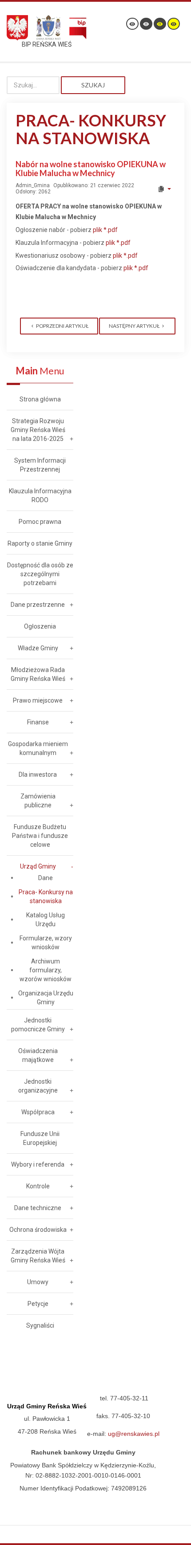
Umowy (37, 1282)
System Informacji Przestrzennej (40, 465)
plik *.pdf (105, 229)
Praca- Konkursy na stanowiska (46, 896)
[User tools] (164, 189)
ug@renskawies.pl (133, 1433)
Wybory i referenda (37, 1164)
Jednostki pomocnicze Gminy (38, 1025)
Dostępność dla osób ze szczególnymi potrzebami (40, 574)
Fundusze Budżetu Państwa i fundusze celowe (40, 835)
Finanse (38, 722)
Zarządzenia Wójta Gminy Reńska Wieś (38, 1256)
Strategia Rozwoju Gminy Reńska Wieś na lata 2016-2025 (38, 429)
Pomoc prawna (40, 521)
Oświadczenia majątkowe (38, 1055)
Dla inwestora (38, 774)
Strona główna (40, 399)
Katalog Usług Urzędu (45, 920)
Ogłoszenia (40, 626)
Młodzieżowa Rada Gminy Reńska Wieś (38, 674)
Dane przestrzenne (38, 604)
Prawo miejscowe (38, 700)
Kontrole (38, 1186)
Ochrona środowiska (38, 1229)
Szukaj (93, 85)
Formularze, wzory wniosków (46, 943)
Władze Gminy (38, 648)
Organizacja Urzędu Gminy (45, 998)
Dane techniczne (37, 1207)
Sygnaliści (40, 1325)
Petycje (38, 1303)
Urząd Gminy (38, 866)
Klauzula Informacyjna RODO (40, 495)
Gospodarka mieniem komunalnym (38, 748)
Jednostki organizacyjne (38, 1086)
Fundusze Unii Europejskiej (40, 1138)
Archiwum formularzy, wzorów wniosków (46, 970)
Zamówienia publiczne (38, 801)
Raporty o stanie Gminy (40, 543)
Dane (45, 877)
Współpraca (38, 1112)
